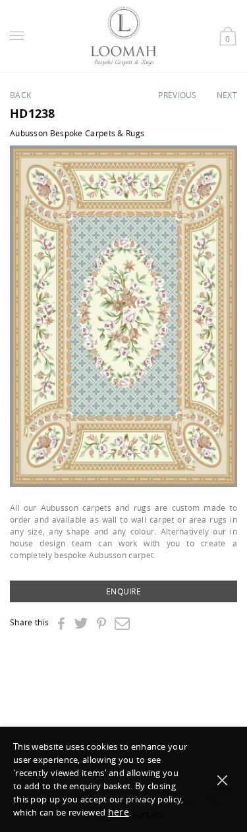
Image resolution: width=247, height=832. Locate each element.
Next (227, 95)
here (118, 812)
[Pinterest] (101, 624)
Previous (177, 95)
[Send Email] (122, 623)
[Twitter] (81, 623)
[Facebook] (61, 624)
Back (20, 95)
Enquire (123, 591)
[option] (123, 316)
